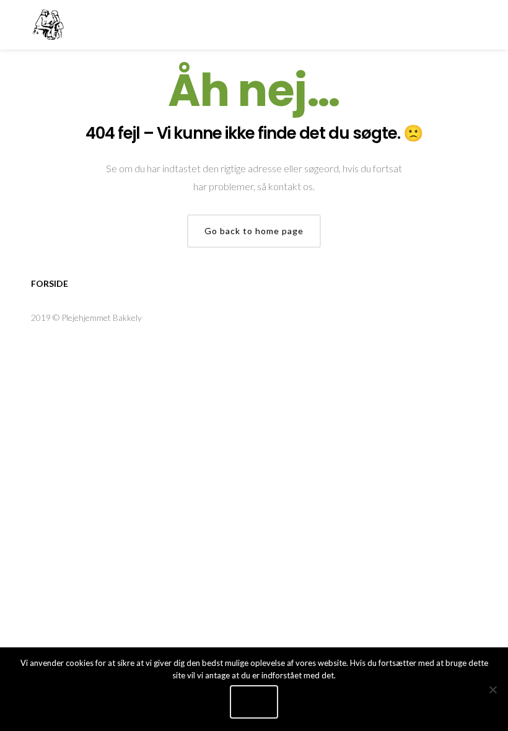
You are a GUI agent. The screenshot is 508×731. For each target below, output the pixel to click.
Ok (254, 702)
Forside (49, 283)
